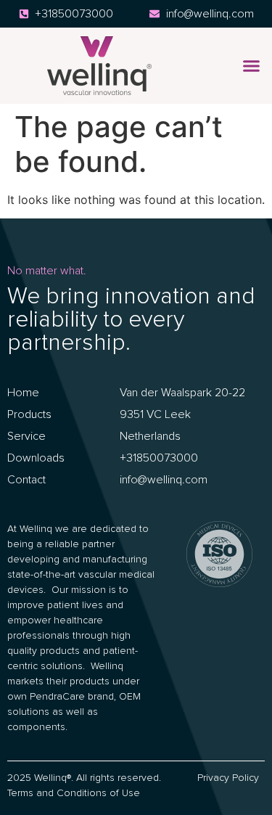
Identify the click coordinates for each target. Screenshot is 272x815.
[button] (251, 66)
